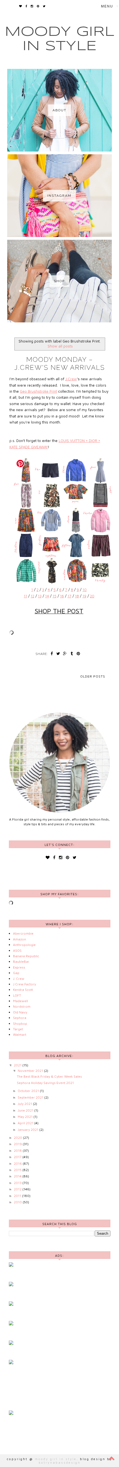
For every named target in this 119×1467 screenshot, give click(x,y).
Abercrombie (23, 933)
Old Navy (20, 1012)
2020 (18, 1138)
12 (32, 596)
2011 (18, 1196)
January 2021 (28, 1130)
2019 (18, 1144)
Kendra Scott (23, 990)
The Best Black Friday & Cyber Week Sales (49, 1076)
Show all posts (60, 346)
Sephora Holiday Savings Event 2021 (45, 1083)
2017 (18, 1157)
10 (84, 589)
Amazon (19, 939)
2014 (18, 1176)
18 (77, 596)
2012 (18, 1189)
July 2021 (25, 1104)
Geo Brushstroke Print (38, 391)
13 (40, 596)
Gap (16, 973)
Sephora (19, 1018)
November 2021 (31, 1071)
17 (69, 596)
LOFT (17, 995)
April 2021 (26, 1123)
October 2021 (29, 1091)
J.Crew (71, 379)
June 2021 (26, 1110)
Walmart (19, 1034)
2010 (18, 1202)
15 (54, 596)
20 (92, 596)
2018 (18, 1150)
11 (25, 596)
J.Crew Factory (24, 984)
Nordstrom (21, 1006)
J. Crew (18, 979)
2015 (18, 1170)
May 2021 (25, 1117)
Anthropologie (24, 945)
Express (19, 967)
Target (18, 1029)
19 (84, 596)
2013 (18, 1183)
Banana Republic (26, 956)
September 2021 (31, 1097)
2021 (18, 1065)
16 (62, 596)
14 (47, 596)
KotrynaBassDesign (60, 1462)
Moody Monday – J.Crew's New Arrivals (59, 363)
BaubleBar (21, 961)
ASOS (17, 950)
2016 (18, 1163)
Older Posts (92, 676)
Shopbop (20, 1023)
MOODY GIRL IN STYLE (56, 1459)
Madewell (20, 1001)
